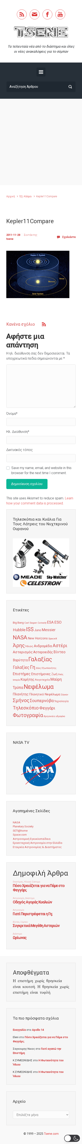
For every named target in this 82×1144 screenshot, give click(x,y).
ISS (30, 629)
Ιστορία (16, 680)
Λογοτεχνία (42, 679)
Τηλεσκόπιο (26, 708)
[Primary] (41, 72)
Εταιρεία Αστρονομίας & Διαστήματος (37, 847)
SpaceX (52, 638)
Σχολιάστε (69, 237)
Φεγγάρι (47, 708)
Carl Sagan (30, 622)
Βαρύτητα (20, 660)
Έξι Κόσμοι (25, 196)
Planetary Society (23, 826)
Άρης (19, 645)
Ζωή (54, 674)
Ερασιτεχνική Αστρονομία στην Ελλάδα (37, 842)
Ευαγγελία (19, 1029)
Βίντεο (59, 652)
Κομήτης (27, 679)
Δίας (38, 668)
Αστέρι (60, 645)
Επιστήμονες (41, 674)
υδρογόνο (60, 716)
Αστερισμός (23, 652)
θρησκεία (49, 716)
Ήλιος (29, 646)
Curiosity (42, 622)
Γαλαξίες (21, 667)
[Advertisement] (41, 142)
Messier (49, 630)
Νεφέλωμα (39, 686)
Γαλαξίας (40, 659)
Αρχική (10, 196)
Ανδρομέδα (43, 646)
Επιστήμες (21, 674)
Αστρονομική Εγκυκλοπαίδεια (31, 838)
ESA (50, 622)
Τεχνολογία (61, 701)
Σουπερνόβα (42, 700)
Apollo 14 (38, 1029)
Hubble (19, 629)
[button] (72, 1138)
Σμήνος (21, 700)
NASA (20, 637)
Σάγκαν (64, 694)
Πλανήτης (20, 694)
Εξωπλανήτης (49, 668)
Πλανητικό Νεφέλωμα (44, 694)
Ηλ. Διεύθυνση (17, 432)
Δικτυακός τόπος (19, 450)
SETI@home (20, 830)
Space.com (20, 834)
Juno (37, 630)
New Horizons (38, 638)
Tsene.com (51, 1133)
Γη (32, 667)
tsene (9, 238)
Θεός (60, 674)
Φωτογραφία (28, 715)
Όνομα (11, 414)
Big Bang (18, 622)
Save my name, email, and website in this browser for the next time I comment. (41, 470)
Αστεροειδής (43, 652)
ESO (58, 622)
